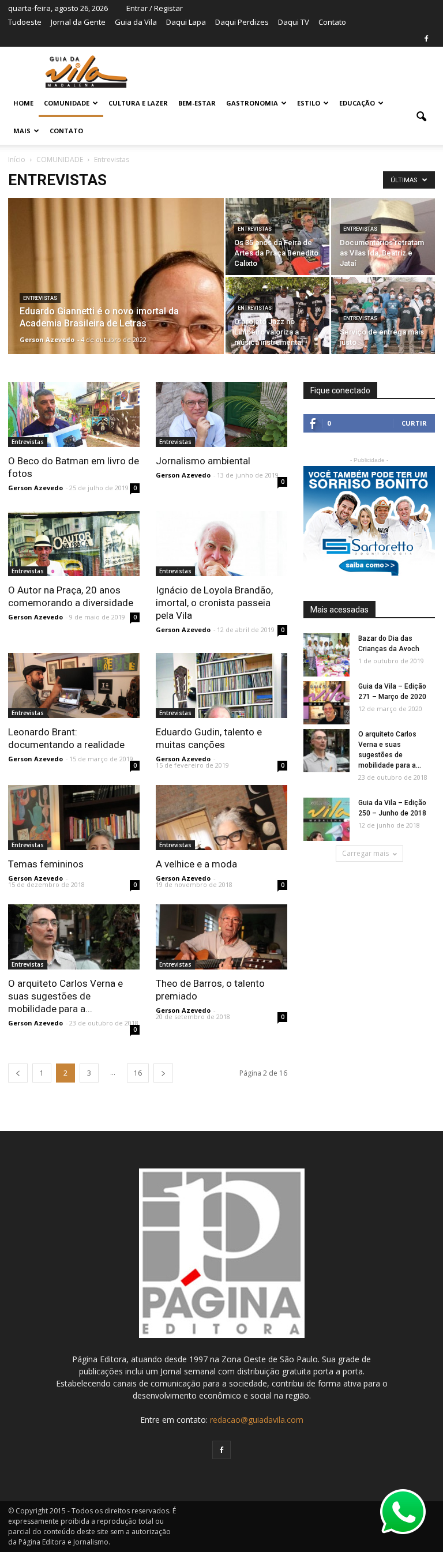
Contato (332, 22)
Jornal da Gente (78, 22)
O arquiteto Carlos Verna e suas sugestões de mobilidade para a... (65, 996)
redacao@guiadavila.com (256, 1419)
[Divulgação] (383, 255)
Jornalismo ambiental (203, 461)
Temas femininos (46, 864)
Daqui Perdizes (242, 22)
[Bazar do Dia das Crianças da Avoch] (326, 655)
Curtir (414, 423)
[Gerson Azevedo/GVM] (277, 255)
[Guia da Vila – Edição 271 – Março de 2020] (326, 703)
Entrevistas (40, 298)
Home (23, 103)
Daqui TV (293, 22)
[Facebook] (426, 39)
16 (138, 1073)
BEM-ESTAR (197, 103)
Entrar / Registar (154, 8)
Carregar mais (365, 853)
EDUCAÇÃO (357, 103)
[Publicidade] (369, 521)
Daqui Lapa (186, 22)
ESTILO (308, 103)
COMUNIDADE (66, 103)
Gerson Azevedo (47, 339)
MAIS (22, 130)
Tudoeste (25, 22)
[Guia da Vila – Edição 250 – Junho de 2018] (326, 820)
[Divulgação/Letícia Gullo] (221, 543)
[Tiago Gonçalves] (74, 685)
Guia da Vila (136, 22)
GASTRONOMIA (252, 103)
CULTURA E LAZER (138, 103)
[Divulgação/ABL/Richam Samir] (116, 331)
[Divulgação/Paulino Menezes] (221, 414)
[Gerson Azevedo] (74, 414)
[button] (421, 117)
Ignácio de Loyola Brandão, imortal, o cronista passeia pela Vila (214, 602)
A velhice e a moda (196, 864)
